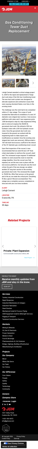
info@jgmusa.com (8, 421)
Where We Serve (8, 361)
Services (6, 294)
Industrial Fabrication (9, 306)
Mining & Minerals (8, 328)
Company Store (12, 1)
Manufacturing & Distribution (12, 347)
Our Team (5, 364)
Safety (4, 381)
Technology (6, 386)
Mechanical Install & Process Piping (14, 311)
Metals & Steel (7, 336)
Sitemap (16, 438)
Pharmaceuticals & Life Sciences (13, 341)
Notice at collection (9, 447)
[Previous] (3, 246)
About (4, 359)
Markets (6, 324)
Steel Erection (7, 308)
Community (6, 389)
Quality (4, 383)
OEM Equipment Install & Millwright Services (17, 314)
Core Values (6, 375)
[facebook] (3, 404)
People (4, 378)
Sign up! (7, 287)
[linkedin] (5, 404)
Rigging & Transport (9, 317)
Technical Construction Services (13, 319)
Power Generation (8, 333)
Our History (6, 367)
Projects (6, 351)
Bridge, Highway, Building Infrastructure (15, 344)
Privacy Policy (21, 436)
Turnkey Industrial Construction (12, 297)
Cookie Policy (6, 438)
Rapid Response (8, 300)
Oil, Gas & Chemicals (9, 330)
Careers (5, 394)
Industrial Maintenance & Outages (13, 303)
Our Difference (8, 372)
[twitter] (7, 404)
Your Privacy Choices (16, 443)
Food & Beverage (8, 338)
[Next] (33, 83)
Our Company (8, 355)
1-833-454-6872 (7, 419)
